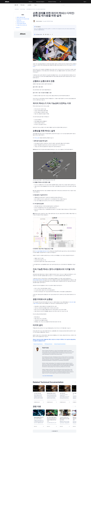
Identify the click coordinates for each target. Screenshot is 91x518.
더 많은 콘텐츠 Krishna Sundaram (47, 375)
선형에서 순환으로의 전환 (21, 17)
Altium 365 (42, 279)
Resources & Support (40, 1)
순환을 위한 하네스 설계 (20, 21)
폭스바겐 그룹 (72, 302)
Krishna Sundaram (39, 21)
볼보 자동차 (36, 303)
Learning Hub (17, 9)
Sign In (85, 1)
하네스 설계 (37, 137)
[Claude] (48, 34)
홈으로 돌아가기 (55, 431)
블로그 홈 (16, 4)
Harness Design (22, 9)
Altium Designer (36, 279)
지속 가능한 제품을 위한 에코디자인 (41, 251)
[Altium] (7, 1)
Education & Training (52, 1)
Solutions (30, 1)
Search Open (60, 1)
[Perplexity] (46, 34)
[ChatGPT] (44, 34)
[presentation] (75, 382)
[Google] (50, 34)
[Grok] (52, 34)
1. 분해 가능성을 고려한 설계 (21, 23)
